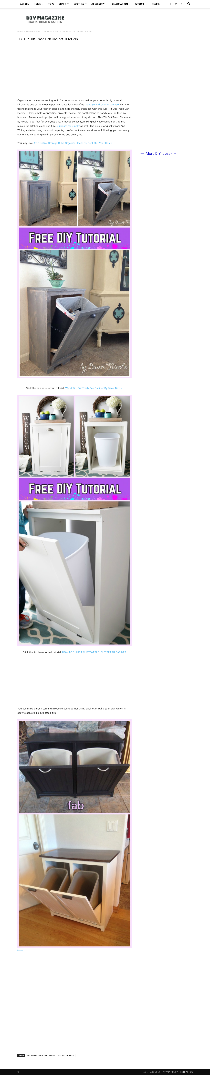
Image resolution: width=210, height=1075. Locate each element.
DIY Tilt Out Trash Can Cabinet (41, 1055)
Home (37, 3)
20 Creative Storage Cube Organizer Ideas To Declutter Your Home (73, 143)
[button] (189, 4)
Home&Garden (33, 31)
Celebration (120, 3)
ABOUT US (155, 1072)
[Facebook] (170, 4)
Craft (62, 3)
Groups (140, 3)
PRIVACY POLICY (170, 1072)
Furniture (48, 31)
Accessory (98, 3)
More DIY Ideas (158, 154)
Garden (24, 3)
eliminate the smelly (68, 126)
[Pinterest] (175, 4)
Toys (51, 3)
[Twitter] (181, 4)
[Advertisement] (133, 19)
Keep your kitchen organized (102, 104)
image (20, 950)
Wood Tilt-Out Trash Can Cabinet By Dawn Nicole (94, 388)
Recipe (156, 3)
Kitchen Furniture (66, 1055)
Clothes (79, 3)
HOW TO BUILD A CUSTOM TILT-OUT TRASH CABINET (94, 652)
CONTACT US (186, 1072)
